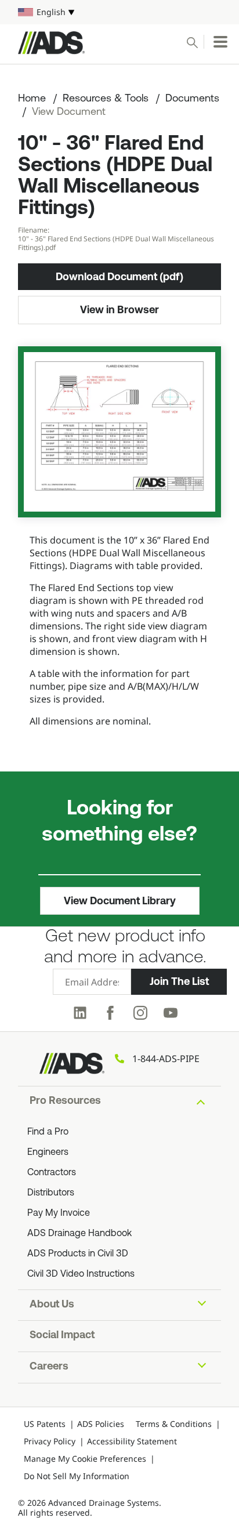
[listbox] (119, 12)
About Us (52, 1305)
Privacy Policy (49, 1441)
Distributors (50, 1193)
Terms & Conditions (174, 1423)
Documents (192, 99)
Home (32, 99)
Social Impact (62, 1336)
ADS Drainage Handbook (79, 1233)
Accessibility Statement (132, 1441)
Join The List (179, 981)
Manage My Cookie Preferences (85, 1458)
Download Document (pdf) (119, 277)
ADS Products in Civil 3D (77, 1254)
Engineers (47, 1152)
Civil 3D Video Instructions (81, 1274)
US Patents (45, 1423)
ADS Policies (100, 1423)
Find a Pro (47, 1132)
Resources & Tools (106, 99)
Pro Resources (65, 1101)
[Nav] (220, 42)
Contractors (51, 1173)
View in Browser (119, 310)
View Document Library (120, 901)
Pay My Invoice (58, 1213)
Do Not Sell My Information (76, 1475)
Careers (49, 1367)
